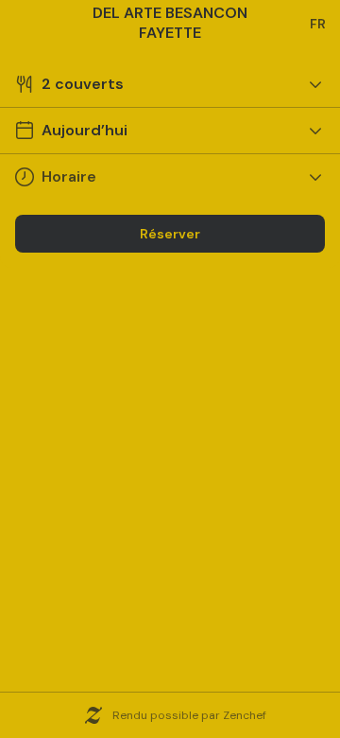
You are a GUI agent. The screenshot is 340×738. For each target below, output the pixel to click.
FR (318, 23)
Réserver (170, 233)
